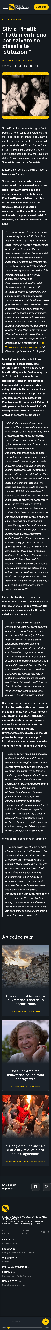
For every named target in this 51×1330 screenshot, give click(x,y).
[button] (5, 7)
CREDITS (44, 1232)
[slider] (8, 1328)
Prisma (19, 174)
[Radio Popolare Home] (19, 7)
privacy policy (6, 1232)
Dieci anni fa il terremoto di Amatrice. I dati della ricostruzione (25, 1000)
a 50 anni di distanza (22, 149)
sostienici (41, 7)
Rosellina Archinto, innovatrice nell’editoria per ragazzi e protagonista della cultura (25, 1075)
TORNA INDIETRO (13, 20)
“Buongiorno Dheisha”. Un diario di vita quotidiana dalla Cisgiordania (25, 1150)
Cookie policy (25, 1232)
